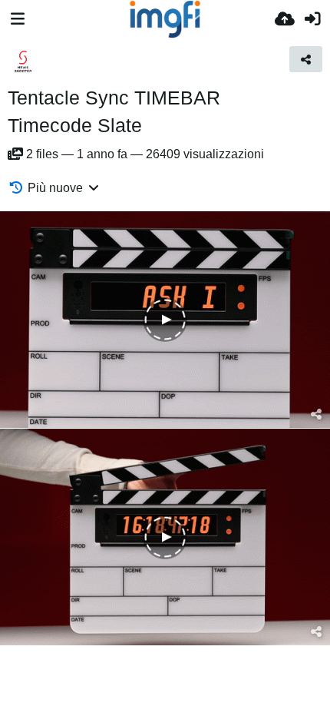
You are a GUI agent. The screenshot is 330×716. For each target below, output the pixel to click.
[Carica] (285, 19)
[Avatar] (23, 61)
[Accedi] (312, 19)
